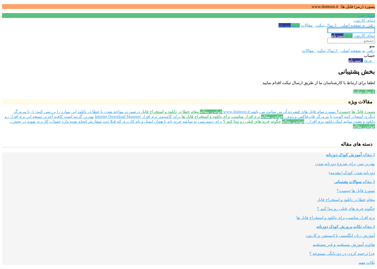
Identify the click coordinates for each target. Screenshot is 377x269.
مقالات (308, 25)
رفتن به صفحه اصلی (357, 25)
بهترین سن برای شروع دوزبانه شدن (345, 164)
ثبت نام (285, 25)
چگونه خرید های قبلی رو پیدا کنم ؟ (346, 208)
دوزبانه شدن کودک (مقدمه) (352, 173)
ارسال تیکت (327, 25)
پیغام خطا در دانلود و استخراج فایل (346, 199)
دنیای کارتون (364, 20)
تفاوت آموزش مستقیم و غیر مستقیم (344, 244)
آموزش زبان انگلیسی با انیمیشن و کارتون (340, 235)
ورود (295, 25)
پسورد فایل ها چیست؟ (356, 190)
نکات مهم (367, 262)
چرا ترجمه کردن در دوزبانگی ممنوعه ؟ (342, 253)
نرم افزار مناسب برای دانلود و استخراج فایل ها (335, 217)
